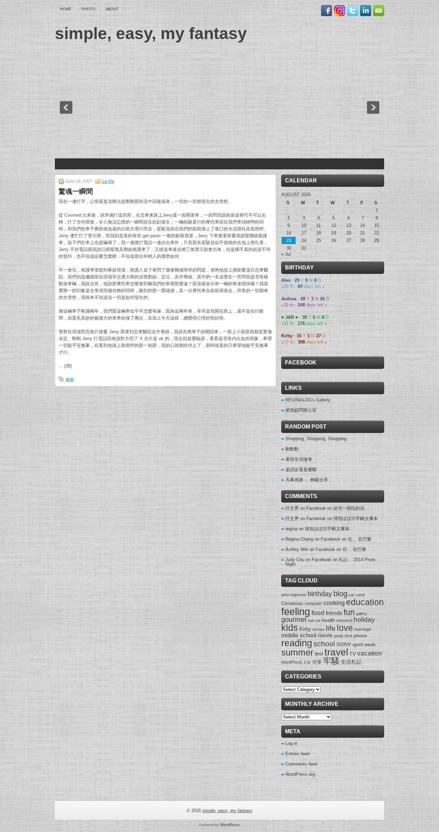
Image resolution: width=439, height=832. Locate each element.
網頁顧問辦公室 (301, 410)
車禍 (70, 379)
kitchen (318, 629)
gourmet (294, 619)
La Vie (108, 181)
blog (340, 594)
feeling (295, 611)
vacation (369, 653)
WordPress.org (300, 774)
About (112, 9)
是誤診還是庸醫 (301, 469)
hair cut (314, 620)
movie (325, 635)
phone (360, 635)
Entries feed (297, 753)
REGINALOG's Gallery (307, 399)
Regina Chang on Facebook (312, 539)
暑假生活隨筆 (298, 459)
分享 (317, 662)
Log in (291, 743)
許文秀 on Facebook (305, 508)
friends (334, 613)
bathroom (298, 595)
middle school (299, 635)
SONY (343, 644)
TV (352, 653)
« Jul (286, 254)
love (345, 627)
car (351, 595)
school (324, 644)
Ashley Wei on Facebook (310, 549)
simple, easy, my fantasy (151, 33)
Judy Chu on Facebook (308, 559)
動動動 (292, 448)
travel (336, 652)
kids (289, 628)
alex (285, 594)
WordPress (291, 662)
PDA (348, 636)
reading (296, 643)
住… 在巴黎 (359, 539)
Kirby (305, 629)
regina (291, 528)
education (365, 602)
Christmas (292, 603)
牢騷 (331, 660)
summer (297, 652)
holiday (364, 619)
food (317, 612)
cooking (334, 603)
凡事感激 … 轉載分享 (306, 479)
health (328, 620)
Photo (88, 9)
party (338, 636)
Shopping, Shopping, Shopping (315, 438)
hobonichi (344, 620)
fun (349, 612)
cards (360, 595)
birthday (320, 594)
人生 (307, 662)
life (330, 628)
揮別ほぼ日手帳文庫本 (355, 518)
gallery (361, 614)
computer (313, 603)
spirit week (364, 644)
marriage (362, 629)
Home (65, 9)
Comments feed (301, 764)
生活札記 (351, 662)
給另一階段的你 (349, 508)
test (319, 653)
